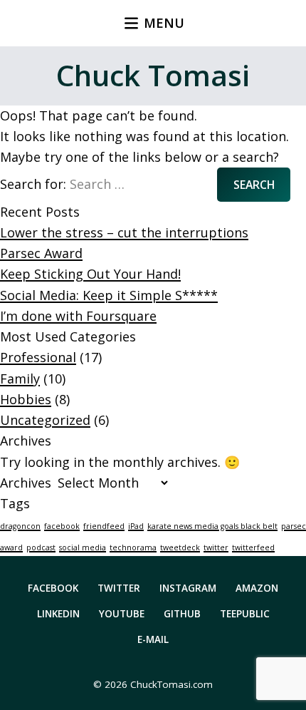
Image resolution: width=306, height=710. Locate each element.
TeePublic (245, 613)
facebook (62, 526)
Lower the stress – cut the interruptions (124, 232)
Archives (25, 482)
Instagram (187, 588)
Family (20, 378)
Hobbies (25, 399)
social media (82, 547)
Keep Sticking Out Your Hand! (90, 273)
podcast (41, 547)
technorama (133, 547)
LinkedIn (58, 613)
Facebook (53, 588)
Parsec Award (41, 253)
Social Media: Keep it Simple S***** (109, 295)
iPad (136, 526)
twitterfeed (253, 547)
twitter (216, 547)
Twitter (118, 588)
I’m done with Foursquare (78, 315)
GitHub (182, 613)
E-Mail (153, 639)
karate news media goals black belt (212, 526)
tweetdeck (180, 547)
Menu (164, 22)
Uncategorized (45, 419)
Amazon (257, 588)
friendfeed (104, 526)
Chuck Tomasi (153, 75)
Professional (38, 357)
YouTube (121, 613)
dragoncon (20, 526)
